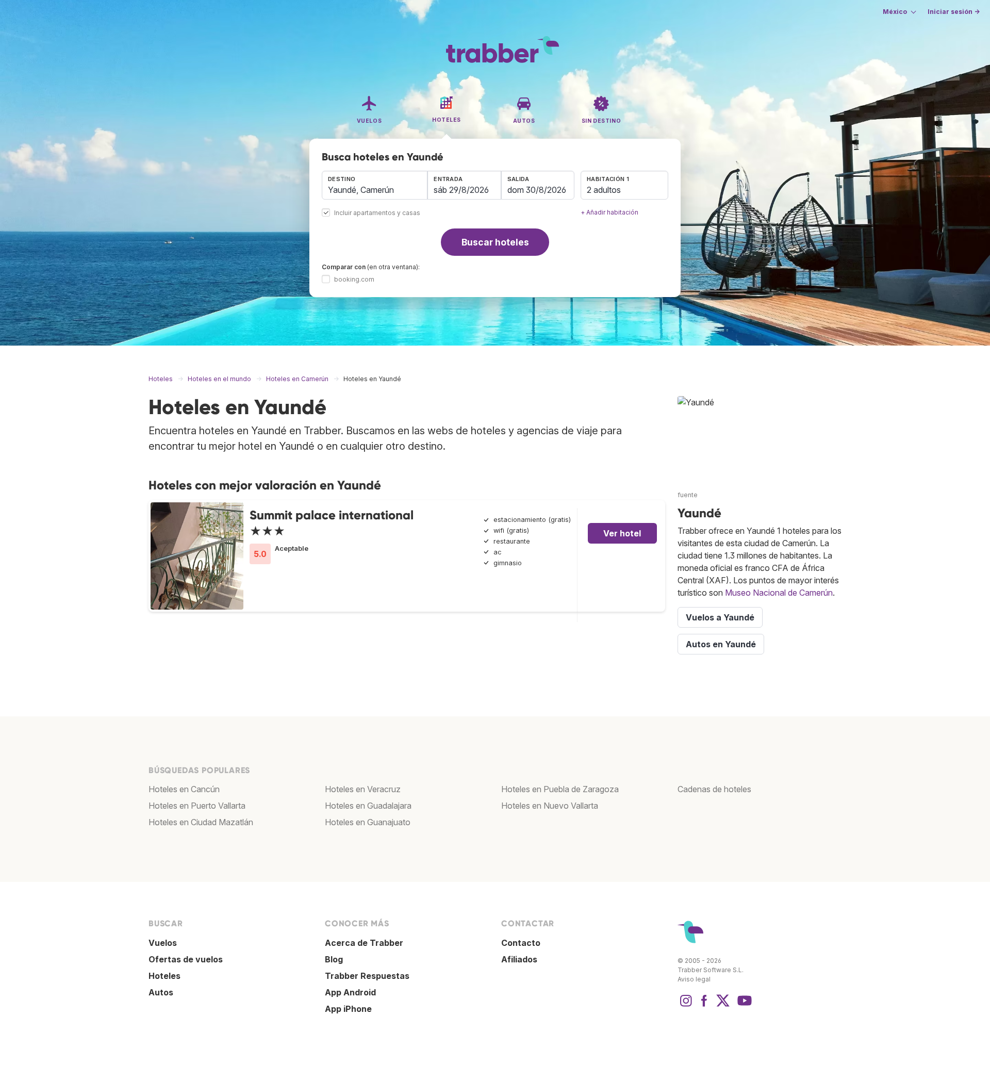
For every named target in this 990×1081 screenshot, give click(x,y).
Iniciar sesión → (954, 11)
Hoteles (164, 976)
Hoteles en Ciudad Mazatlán (200, 822)
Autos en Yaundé (721, 644)
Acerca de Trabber (364, 943)
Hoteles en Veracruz (363, 789)
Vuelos (162, 943)
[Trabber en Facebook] (704, 1006)
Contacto (520, 943)
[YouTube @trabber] (743, 1006)
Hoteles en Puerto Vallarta (196, 805)
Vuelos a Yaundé (720, 617)
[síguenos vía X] (723, 1006)
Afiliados (519, 959)
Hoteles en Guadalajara (368, 805)
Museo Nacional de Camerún (779, 592)
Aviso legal (694, 979)
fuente (688, 495)
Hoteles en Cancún (184, 789)
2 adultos (604, 190)
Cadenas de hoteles (714, 789)
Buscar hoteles (495, 242)
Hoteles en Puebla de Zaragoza (560, 789)
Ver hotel (622, 533)
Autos (160, 992)
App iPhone (348, 1009)
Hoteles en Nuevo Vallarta (549, 805)
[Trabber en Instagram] (686, 1006)
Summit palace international (332, 514)
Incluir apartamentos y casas (377, 213)
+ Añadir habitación (609, 212)
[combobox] (374, 185)
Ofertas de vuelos (185, 959)
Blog (334, 959)
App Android (350, 992)
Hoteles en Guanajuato (367, 822)
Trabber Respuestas (367, 976)
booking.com (354, 279)
